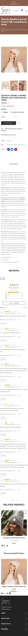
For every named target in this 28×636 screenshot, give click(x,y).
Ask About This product (18, 112)
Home (2, 28)
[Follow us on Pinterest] (15, 149)
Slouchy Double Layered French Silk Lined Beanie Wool (14, 586)
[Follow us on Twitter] (11, 149)
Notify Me (8, 129)
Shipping (5, 112)
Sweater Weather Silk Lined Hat (14, 538)
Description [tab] (14, 164)
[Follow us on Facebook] (8, 149)
